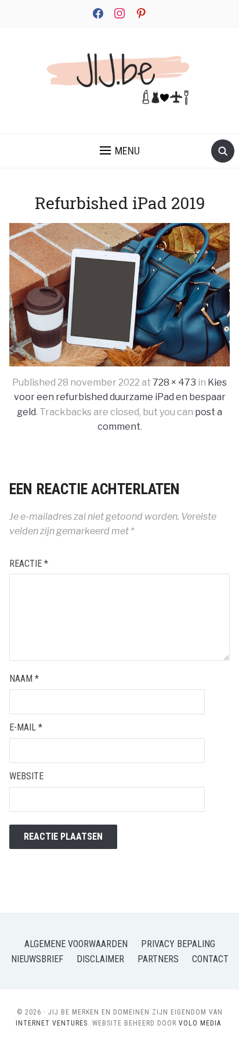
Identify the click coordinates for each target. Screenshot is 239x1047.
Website (26, 776)
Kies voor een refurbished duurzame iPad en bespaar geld (120, 397)
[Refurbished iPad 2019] (119, 294)
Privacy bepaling (178, 943)
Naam (24, 678)
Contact (210, 959)
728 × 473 (174, 382)
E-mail (25, 727)
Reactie (28, 563)
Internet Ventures (52, 1023)
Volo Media (200, 1023)
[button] (120, 150)
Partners (158, 959)
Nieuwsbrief (37, 959)
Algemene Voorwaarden (76, 943)
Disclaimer (100, 959)
